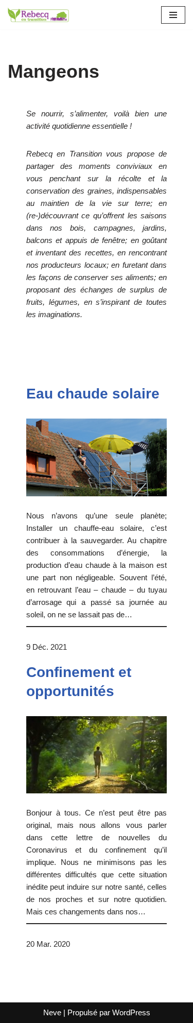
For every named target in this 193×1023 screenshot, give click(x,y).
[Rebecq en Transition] (38, 14)
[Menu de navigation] (173, 15)
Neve (52, 1012)
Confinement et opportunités (78, 681)
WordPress (131, 1012)
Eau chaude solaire (93, 394)
